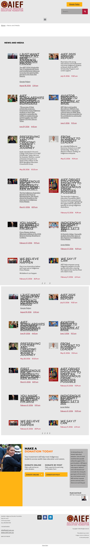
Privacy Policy (45, 545)
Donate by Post (53, 474)
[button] (45, 19)
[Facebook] (45, 517)
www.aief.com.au (7, 532)
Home (3, 25)
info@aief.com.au (7, 530)
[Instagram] (39, 517)
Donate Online (32, 474)
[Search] (85, 11)
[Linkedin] (50, 517)
